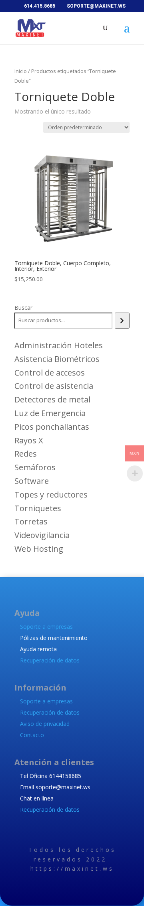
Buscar (23, 307)
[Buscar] (122, 321)
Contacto (32, 735)
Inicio (20, 71)
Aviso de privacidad (45, 723)
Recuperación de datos (50, 660)
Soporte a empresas (46, 626)
